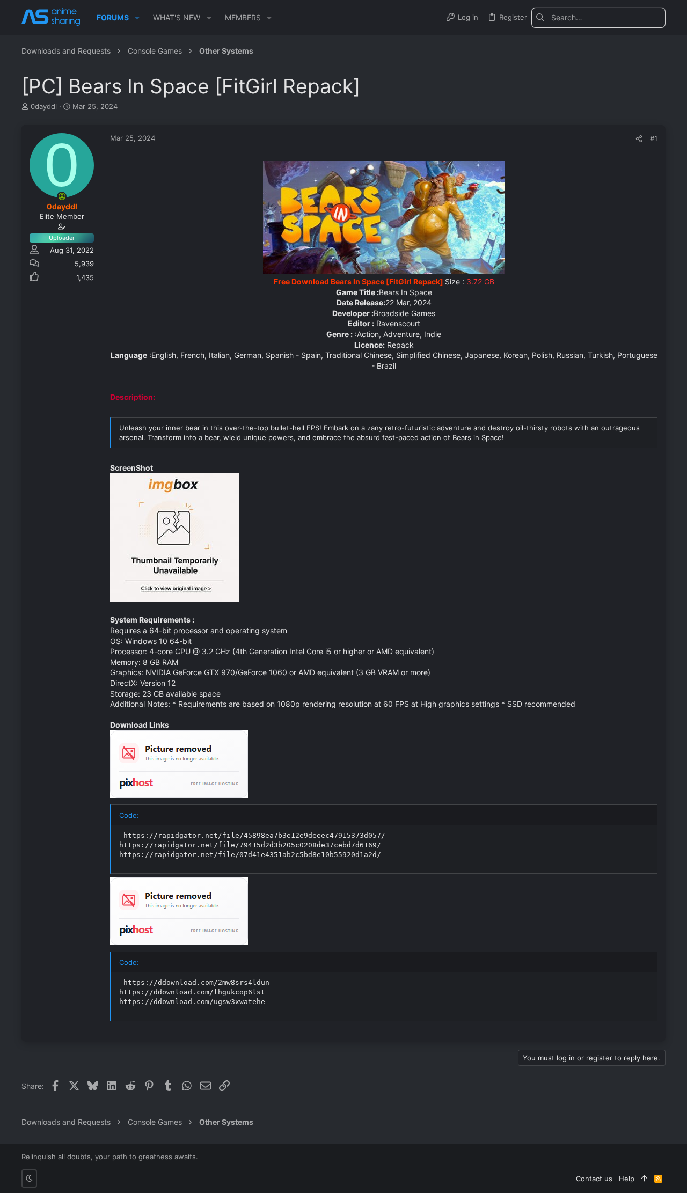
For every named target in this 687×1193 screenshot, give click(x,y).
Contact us (594, 1178)
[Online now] (62, 196)
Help (626, 1178)
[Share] (639, 139)
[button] (137, 17)
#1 (653, 138)
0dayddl (44, 106)
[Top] (644, 1178)
